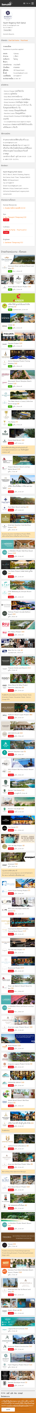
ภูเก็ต (11, 1393)
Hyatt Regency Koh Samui (14, 22)
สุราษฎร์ (20, 1393)
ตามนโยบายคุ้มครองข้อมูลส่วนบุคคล (18, 1405)
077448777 (9, 27)
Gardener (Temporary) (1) (14, 242)
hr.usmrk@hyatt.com (13, 25)
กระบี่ (8, 1393)
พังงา (15, 1393)
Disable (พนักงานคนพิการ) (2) (15, 208)
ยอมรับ (8, 1409)
